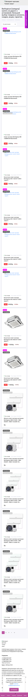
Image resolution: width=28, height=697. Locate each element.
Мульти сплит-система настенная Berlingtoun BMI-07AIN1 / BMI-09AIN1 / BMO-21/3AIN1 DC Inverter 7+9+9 (13, 581)
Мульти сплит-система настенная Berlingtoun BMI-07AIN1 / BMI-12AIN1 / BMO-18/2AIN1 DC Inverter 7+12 (13, 621)
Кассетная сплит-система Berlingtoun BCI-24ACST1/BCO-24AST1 (13, 259)
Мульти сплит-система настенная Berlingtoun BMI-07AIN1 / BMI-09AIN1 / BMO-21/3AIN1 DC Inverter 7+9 (13, 540)
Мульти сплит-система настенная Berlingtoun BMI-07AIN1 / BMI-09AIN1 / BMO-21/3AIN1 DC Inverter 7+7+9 (13, 500)
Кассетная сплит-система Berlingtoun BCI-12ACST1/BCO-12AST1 (13, 178)
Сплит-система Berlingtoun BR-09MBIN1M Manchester (13, 97)
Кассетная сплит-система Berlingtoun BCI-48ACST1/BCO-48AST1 (13, 339)
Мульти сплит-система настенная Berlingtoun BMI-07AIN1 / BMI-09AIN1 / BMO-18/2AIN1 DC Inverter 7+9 (13, 460)
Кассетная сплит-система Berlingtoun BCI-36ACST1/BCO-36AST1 (13, 299)
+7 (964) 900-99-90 (6, 661)
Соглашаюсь (14, 689)
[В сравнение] (22, 28)
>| (14, 632)
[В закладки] (24, 28)
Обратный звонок (6, 662)
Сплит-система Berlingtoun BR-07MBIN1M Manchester (13, 57)
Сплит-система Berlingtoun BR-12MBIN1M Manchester (13, 137)
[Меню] (2, 2)
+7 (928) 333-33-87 (6, 658)
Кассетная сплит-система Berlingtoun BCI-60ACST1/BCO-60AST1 (13, 379)
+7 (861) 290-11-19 (6, 659)
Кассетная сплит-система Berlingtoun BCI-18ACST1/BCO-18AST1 (13, 219)
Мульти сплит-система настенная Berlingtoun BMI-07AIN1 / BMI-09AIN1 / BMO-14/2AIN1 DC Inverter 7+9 (13, 420)
